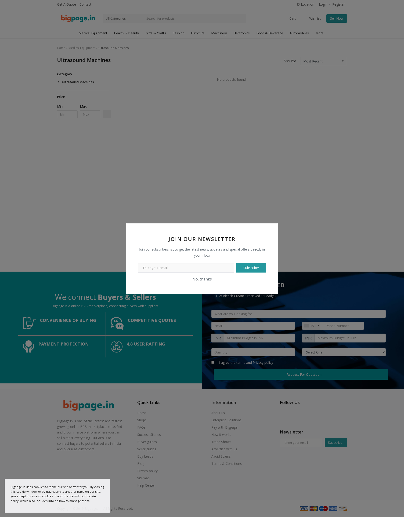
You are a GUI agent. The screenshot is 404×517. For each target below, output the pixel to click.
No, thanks (202, 279)
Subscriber (251, 268)
